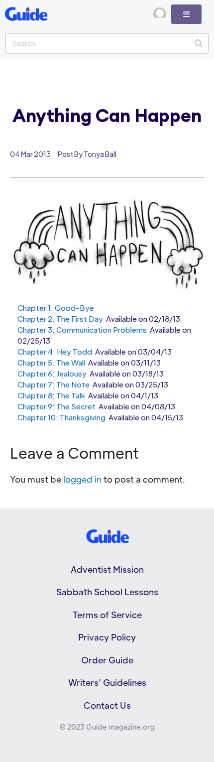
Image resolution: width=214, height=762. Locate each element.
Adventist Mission (107, 569)
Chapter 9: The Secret (56, 406)
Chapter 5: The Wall (52, 362)
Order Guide (107, 659)
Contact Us (107, 705)
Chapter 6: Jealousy (52, 373)
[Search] (198, 43)
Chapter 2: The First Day (60, 318)
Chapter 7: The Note (53, 384)
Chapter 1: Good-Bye (55, 307)
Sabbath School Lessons (107, 591)
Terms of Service (107, 614)
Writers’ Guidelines (107, 682)
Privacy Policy (107, 637)
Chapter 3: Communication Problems (82, 329)
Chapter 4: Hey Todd (54, 351)
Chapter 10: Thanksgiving (61, 417)
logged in (82, 479)
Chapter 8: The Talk (51, 395)
